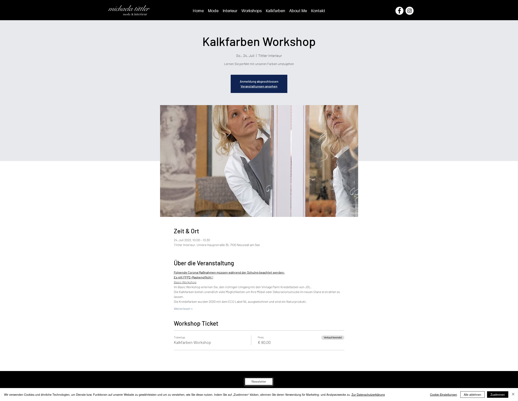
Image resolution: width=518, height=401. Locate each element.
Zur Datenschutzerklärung (368, 394)
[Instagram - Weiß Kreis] (409, 11)
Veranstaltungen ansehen (259, 86)
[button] (258, 382)
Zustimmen (497, 394)
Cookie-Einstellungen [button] (443, 394)
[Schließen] (513, 394)
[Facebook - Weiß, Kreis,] (399, 11)
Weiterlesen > (183, 308)
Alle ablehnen (472, 394)
